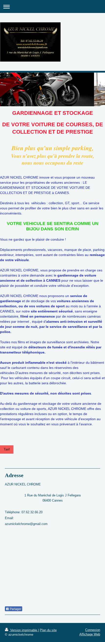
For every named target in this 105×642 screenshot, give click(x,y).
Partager (15, 609)
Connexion (92, 630)
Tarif (7, 449)
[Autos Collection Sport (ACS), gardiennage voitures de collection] (38, 296)
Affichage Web (89, 634)
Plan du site (48, 630)
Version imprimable (23, 630)
